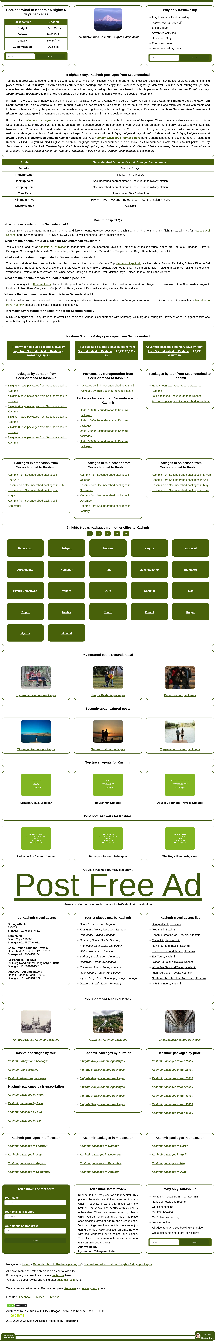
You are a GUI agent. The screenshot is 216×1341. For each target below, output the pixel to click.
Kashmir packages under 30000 (172, 1095)
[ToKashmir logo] (16, 1316)
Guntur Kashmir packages (108, 749)
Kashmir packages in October (99, 1145)
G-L (108, 533)
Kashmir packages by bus (25, 1111)
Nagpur (149, 548)
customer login (66, 1279)
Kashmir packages (38, 120)
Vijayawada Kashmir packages (180, 749)
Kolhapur (66, 569)
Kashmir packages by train (25, 1103)
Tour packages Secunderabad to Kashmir (177, 395)
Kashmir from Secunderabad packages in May (180, 485)
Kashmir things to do (128, 263)
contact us (58, 1275)
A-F (99, 533)
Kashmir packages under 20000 (172, 1078)
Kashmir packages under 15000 (172, 1069)
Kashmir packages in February (28, 1145)
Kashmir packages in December (100, 1163)
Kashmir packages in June (169, 1171)
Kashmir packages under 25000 (172, 1086)
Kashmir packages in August (27, 1163)
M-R (117, 533)
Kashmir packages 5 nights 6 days (117, 137)
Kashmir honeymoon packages (28, 1061)
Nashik (66, 612)
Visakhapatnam (149, 569)
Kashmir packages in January (99, 1171)
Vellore (66, 590)
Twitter (39, 1297)
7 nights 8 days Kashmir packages (102, 1095)
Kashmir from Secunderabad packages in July (36, 485)
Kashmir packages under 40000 (172, 1112)
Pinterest (53, 1297)
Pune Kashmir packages (180, 695)
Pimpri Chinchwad (25, 590)
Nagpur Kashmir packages (108, 695)
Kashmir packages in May (168, 1163)
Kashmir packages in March (170, 1145)
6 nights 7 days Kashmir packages (102, 1086)
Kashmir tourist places (52, 246)
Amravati (191, 548)
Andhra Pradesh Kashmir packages (36, 1039)
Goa (190, 590)
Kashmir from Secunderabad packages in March (181, 474)
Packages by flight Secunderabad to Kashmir (107, 385)
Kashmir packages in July (25, 1154)
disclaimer (70, 1288)
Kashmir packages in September (29, 1171)
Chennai (149, 590)
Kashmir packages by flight (26, 1094)
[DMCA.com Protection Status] (16, 1306)
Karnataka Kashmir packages (108, 1039)
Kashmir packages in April (169, 1154)
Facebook (25, 1297)
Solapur (66, 548)
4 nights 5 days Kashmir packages (102, 1069)
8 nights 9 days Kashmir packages (102, 1104)
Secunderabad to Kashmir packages (57, 1264)
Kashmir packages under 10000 (172, 1061)
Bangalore (191, 569)
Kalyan (190, 612)
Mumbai (66, 633)
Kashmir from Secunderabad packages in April (180, 479)
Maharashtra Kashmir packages (180, 1039)
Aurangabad (25, 569)
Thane (108, 612)
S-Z (126, 533)
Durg (108, 590)
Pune (108, 569)
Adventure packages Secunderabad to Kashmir (181, 401)
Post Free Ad (108, 885)
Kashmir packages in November (101, 1154)
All (90, 533)
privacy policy (90, 1288)
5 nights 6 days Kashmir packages (102, 1078)
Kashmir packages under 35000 (172, 1104)
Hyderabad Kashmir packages (36, 695)
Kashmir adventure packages (27, 1078)
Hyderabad (25, 548)
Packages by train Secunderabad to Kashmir (107, 390)
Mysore (25, 633)
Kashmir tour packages (23, 1069)
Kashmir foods (42, 284)
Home (26, 1264)
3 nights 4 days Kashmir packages (102, 1061)
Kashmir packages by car (24, 1120)
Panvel (149, 612)
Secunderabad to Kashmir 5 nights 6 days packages (118, 1264)
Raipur (25, 612)
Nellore (108, 548)
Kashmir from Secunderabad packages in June (180, 490)
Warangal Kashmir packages (36, 749)
